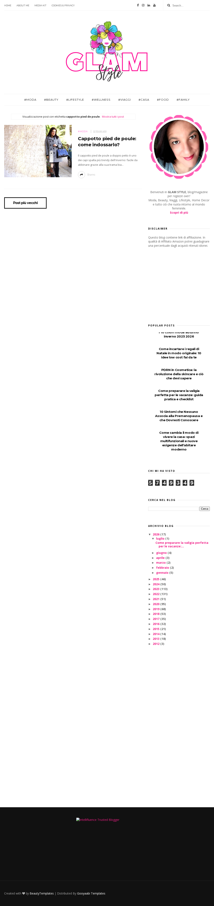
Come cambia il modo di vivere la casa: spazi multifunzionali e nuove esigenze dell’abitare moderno (178, 441)
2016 (156, 624)
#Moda (30, 99)
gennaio (162, 573)
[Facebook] (138, 5)
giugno (162, 553)
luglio (160, 538)
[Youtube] (154, 5)
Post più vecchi (25, 203)
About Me (23, 5)
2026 (156, 534)
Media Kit (40, 5)
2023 (156, 589)
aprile (161, 558)
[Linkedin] (149, 5)
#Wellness (101, 99)
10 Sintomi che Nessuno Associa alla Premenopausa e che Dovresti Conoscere (179, 416)
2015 (156, 629)
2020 (156, 604)
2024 (156, 584)
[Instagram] (143, 5)
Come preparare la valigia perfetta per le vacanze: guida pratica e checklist (179, 395)
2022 (156, 594)
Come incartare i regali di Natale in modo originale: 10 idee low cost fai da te (179, 353)
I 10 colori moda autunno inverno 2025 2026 (179, 334)
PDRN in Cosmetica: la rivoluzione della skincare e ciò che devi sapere (178, 374)
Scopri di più (179, 212)
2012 (156, 644)
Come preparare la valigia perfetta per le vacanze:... (181, 544)
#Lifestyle (75, 99)
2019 (156, 609)
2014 (156, 634)
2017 (156, 619)
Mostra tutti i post (113, 116)
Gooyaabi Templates (91, 893)
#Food (163, 99)
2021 (156, 599)
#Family (183, 99)
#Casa (144, 99)
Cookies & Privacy (63, 5)
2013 (156, 639)
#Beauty (51, 99)
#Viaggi (124, 99)
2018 (156, 614)
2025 (156, 579)
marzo (161, 563)
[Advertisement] (179, 284)
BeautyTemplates (42, 893)
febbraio (163, 568)
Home (7, 5)
